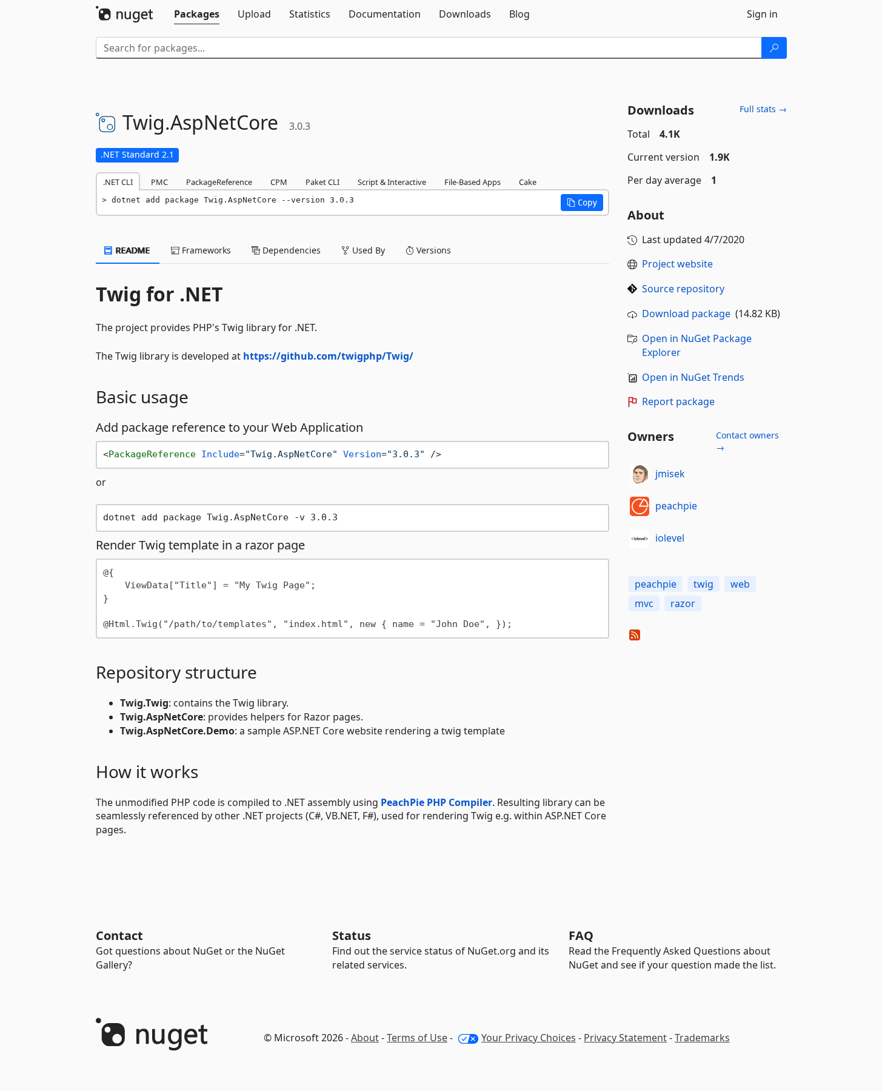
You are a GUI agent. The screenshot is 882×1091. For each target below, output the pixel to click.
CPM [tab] (278, 181)
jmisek (670, 473)
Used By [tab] (367, 250)
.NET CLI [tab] (118, 181)
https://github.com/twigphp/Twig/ (328, 356)
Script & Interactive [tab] (392, 181)
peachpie (676, 505)
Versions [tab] (432, 250)
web (740, 584)
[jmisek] (639, 474)
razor (682, 603)
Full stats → (763, 109)
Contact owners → (747, 441)
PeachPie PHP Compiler (436, 802)
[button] (582, 202)
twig (703, 584)
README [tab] (131, 250)
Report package (678, 401)
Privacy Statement (625, 1037)
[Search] (774, 48)
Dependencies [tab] (290, 250)
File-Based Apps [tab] (472, 181)
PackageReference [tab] (219, 181)
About (365, 1037)
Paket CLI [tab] (322, 181)
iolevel (669, 538)
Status (351, 935)
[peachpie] (639, 506)
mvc (644, 603)
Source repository (683, 288)
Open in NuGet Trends (693, 377)
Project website (677, 263)
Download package (686, 313)
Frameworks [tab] (205, 250)
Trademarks (702, 1037)
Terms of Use (417, 1037)
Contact (119, 935)
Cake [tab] (527, 181)
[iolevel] (639, 538)
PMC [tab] (159, 181)
